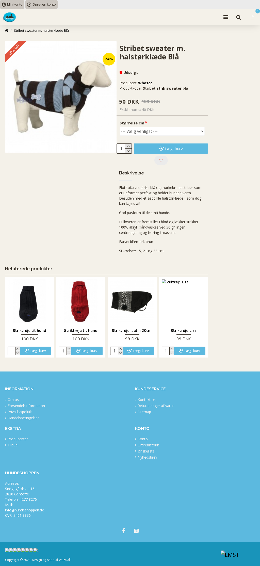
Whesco (145, 82)
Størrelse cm (132, 122)
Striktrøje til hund (29, 330)
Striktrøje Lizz (184, 330)
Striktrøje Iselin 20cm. (132, 330)
